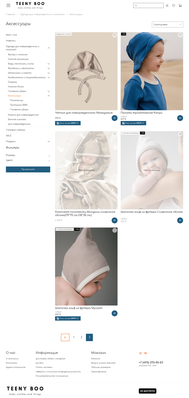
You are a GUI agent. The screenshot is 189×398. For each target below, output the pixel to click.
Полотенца (16, 100)
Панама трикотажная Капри (141, 112)
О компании (12, 359)
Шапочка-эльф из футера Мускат (78, 308)
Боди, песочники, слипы (21, 64)
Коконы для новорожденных (23, 115)
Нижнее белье (16, 87)
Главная (10, 14)
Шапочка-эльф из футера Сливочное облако (152, 212)
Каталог (95, 359)
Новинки (11, 41)
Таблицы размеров (100, 367)
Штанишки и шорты (19, 73)
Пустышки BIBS (18, 105)
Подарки (11, 141)
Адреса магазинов (15, 367)
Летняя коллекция (18, 59)
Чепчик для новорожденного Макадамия (84, 112)
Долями (40, 363)
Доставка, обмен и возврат (50, 359)
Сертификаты (98, 372)
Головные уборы (17, 91)
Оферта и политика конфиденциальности (58, 372)
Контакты (11, 363)
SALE (9, 136)
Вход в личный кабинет (103, 363)
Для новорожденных (19, 124)
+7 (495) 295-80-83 (151, 362)
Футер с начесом (17, 54)
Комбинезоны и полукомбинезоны (27, 77)
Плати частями (44, 367)
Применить (28, 169)
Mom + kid (11, 35)
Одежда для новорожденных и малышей (42, 14)
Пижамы (12, 82)
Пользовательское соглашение (52, 376)
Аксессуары (14, 96)
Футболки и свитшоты (21, 68)
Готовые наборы (15, 130)
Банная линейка (17, 119)
